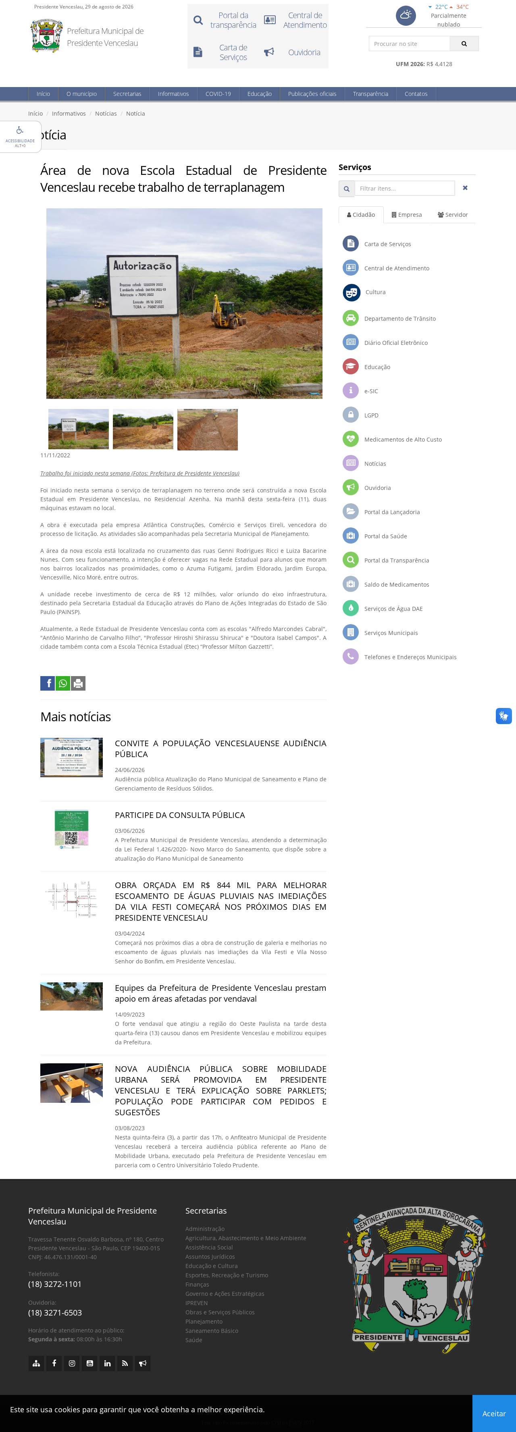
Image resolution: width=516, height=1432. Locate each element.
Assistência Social (209, 1247)
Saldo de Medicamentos (396, 584)
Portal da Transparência (396, 560)
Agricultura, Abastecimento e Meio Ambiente (245, 1238)
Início (43, 94)
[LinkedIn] (107, 1363)
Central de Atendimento (396, 268)
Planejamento (204, 1321)
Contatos (416, 94)
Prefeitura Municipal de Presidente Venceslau (105, 36)
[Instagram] (71, 1363)
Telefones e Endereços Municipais (410, 657)
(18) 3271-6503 (55, 1312)
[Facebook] (54, 1363)
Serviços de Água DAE (393, 608)
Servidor (456, 214)
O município (82, 94)
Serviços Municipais (390, 633)
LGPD (371, 415)
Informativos (173, 94)
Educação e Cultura (211, 1266)
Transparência (370, 94)
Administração (205, 1229)
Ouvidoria (377, 488)
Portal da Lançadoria (391, 512)
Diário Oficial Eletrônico (395, 343)
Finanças (197, 1284)
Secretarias (127, 94)
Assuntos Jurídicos (210, 1256)
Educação (260, 94)
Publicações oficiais (312, 94)
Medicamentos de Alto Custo (402, 439)
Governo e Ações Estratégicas (224, 1293)
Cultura (373, 292)
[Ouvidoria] (142, 1363)
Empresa (409, 214)
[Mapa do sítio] (36, 1363)
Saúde (193, 1340)
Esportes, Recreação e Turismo (226, 1275)
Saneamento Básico (211, 1330)
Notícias (106, 113)
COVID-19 (218, 94)
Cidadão (363, 214)
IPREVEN (196, 1303)
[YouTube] (89, 1363)
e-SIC (370, 391)
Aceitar (494, 1413)
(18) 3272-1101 (55, 1283)
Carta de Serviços (387, 244)
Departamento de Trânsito (399, 318)
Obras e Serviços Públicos (220, 1312)
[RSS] (125, 1363)
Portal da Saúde (385, 536)
